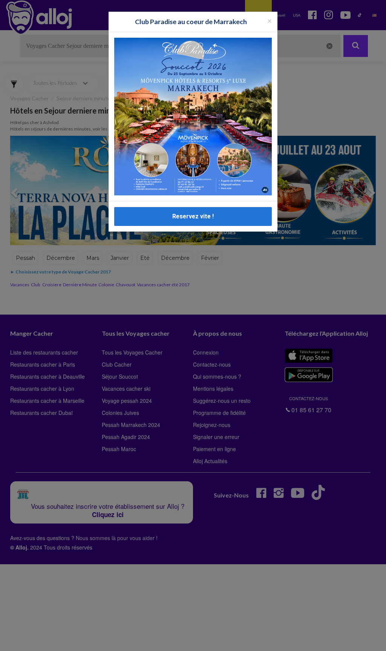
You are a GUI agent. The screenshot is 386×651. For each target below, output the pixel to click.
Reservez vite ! (193, 216)
